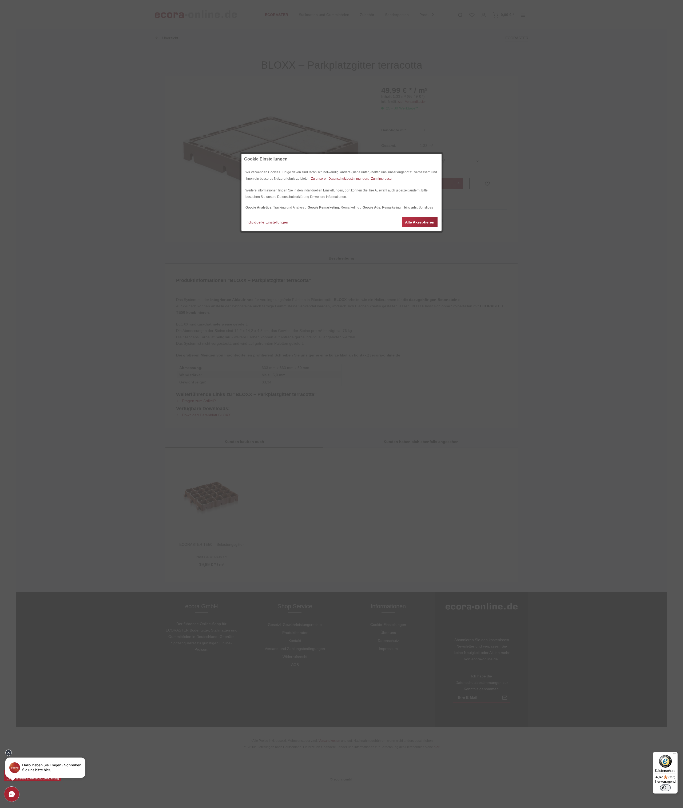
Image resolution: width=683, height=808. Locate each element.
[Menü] (674, 755)
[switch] (665, 788)
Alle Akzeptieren (419, 222)
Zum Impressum (382, 178)
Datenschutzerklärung (43, 778)
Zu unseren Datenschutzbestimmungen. (340, 178)
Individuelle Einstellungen (266, 222)
